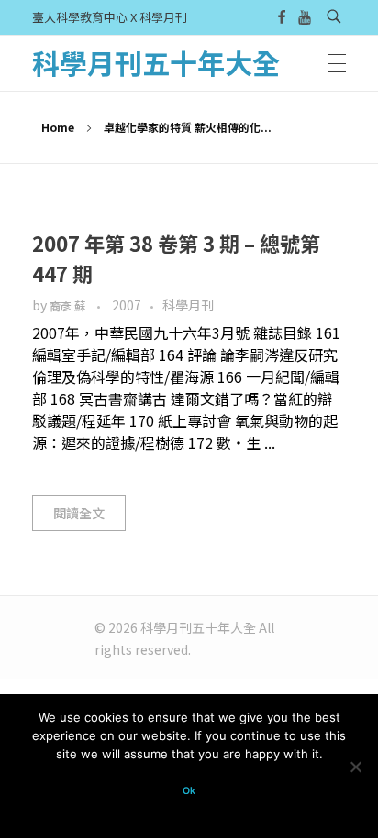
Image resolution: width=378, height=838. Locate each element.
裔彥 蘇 (69, 306)
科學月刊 (188, 305)
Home (57, 127)
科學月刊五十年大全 (156, 62)
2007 (126, 305)
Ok (189, 791)
